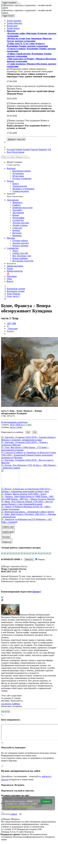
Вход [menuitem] (9, 152)
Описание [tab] (12, 328)
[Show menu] (19, 3)
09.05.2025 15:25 (9, 571)
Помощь (5, 832)
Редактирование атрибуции (14, 422)
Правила (25, 834)
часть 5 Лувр (16, 427)
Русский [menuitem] (11, 149)
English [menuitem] (18, 149)
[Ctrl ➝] (29, 491)
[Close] (29, 157)
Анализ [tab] (10, 331)
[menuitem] (49, 149)
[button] (14, 20)
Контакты (29, 832)
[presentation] (32, 333)
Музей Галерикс (14, 163)
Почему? (36, 591)
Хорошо (46, 801)
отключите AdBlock (10, 704)
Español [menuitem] (26, 149)
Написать (29, 559)
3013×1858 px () (20, 424)
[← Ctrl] (29, 467)
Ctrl (27, 432)
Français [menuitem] (34, 149)
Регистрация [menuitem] (18, 152)
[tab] (11, 323)
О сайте (20, 832)
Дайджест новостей (16, 139)
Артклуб (15, 194)
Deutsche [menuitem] (42, 149)
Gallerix (13, 814)
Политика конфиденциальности (28, 837)
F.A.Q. (13, 832)
